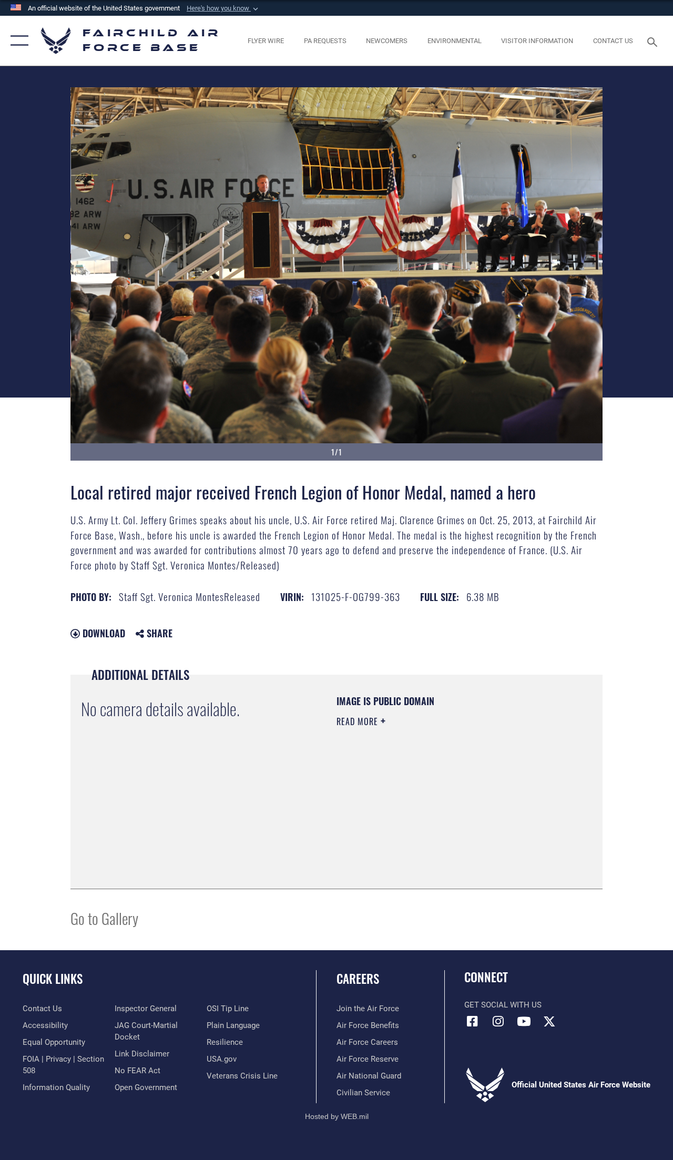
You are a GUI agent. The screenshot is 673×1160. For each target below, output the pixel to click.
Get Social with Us (503, 1005)
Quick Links (53, 979)
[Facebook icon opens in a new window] (472, 1021)
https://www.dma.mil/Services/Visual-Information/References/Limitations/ (430, 810)
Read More (358, 721)
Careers (357, 979)
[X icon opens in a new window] (549, 1021)
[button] (223, 8)
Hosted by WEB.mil (337, 1116)
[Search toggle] (654, 40)
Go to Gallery (104, 918)
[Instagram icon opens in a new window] (498, 1021)
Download (102, 633)
